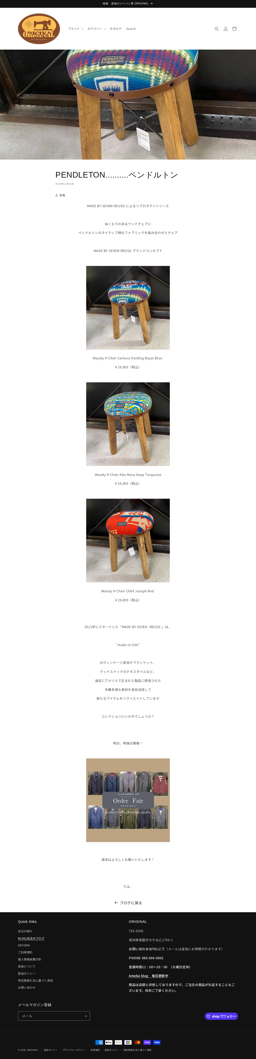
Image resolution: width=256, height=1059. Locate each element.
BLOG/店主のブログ (31, 938)
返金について (27, 966)
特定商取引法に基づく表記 (35, 980)
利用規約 (95, 1049)
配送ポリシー (27, 973)
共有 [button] (62, 195)
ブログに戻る (131, 902)
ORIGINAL (32, 1049)
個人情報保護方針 (29, 959)
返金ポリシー (51, 1049)
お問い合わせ (27, 987)
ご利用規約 (25, 952)
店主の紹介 (25, 931)
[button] (75, 28)
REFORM (24, 945)
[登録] (85, 1016)
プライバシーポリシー (74, 1049)
